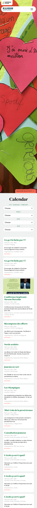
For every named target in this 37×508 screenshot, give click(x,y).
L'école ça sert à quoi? (14, 455)
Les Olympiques (12, 387)
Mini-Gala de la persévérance (18, 410)
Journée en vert (11, 366)
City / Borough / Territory (18, 205)
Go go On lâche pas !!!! (15, 239)
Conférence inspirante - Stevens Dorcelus (16, 298)
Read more (7, 254)
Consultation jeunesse (15, 432)
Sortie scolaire (11, 344)
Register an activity (26, 191)
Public (18, 212)
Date (18, 219)
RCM (18, 226)
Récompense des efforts (16, 323)
